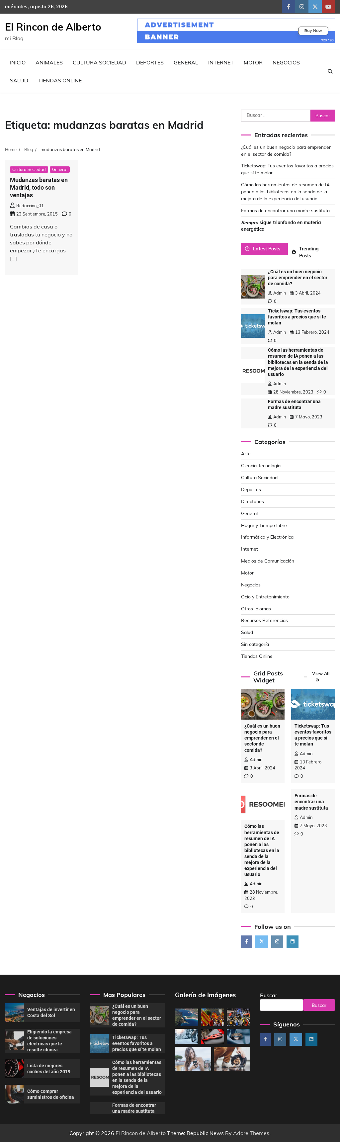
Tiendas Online (60, 80)
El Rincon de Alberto (53, 27)
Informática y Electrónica (267, 537)
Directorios (252, 501)
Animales (49, 62)
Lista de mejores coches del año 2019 (48, 1068)
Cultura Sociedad (99, 62)
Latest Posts (266, 248)
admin (279, 293)
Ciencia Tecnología (261, 465)
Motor (253, 62)
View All (320, 673)
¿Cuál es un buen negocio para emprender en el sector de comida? (297, 277)
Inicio (18, 62)
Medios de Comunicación (267, 561)
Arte (246, 453)
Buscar (268, 995)
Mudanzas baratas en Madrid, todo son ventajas (39, 187)
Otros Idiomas (256, 608)
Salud (19, 80)
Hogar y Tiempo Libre (264, 525)
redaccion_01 (30, 205)
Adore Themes (251, 1133)
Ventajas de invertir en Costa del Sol (51, 1012)
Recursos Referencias (264, 620)
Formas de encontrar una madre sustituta (285, 210)
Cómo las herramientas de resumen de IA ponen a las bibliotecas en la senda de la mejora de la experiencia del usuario (285, 191)
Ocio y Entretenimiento (265, 596)
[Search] (330, 71)
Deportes (150, 62)
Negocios (286, 62)
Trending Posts (309, 252)
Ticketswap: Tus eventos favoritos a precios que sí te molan (297, 316)
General (186, 62)
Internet (221, 62)
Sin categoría (255, 644)
